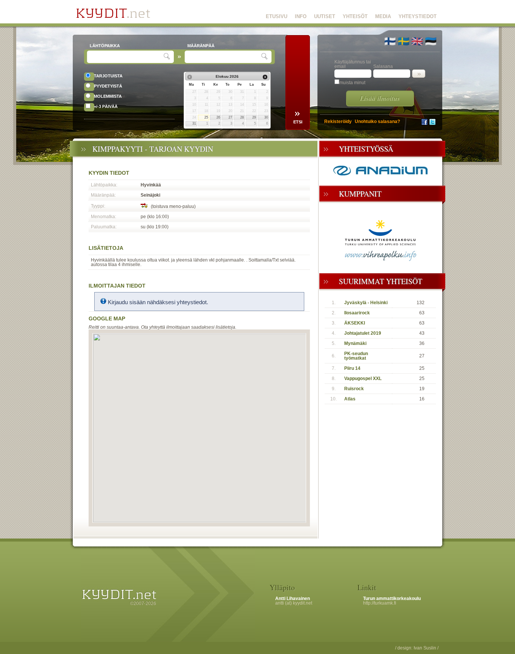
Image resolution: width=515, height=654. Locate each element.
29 (254, 117)
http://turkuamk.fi (379, 603)
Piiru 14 (352, 368)
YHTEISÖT (355, 16)
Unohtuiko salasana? (377, 121)
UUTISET (324, 16)
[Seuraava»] (265, 77)
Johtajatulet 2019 (362, 333)
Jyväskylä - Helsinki (366, 302)
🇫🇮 (390, 41)
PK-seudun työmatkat (356, 356)
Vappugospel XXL (363, 378)
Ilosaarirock (357, 312)
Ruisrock (354, 388)
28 (242, 117)
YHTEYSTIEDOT (418, 16)
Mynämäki (355, 343)
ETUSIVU (276, 16)
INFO (301, 16)
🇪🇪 (431, 41)
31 (194, 123)
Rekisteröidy (338, 121)
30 (266, 117)
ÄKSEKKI (354, 323)
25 (206, 117)
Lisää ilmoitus (380, 98)
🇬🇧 (417, 41)
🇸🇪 (403, 41)
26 (218, 117)
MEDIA (383, 16)
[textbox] (126, 57)
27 (230, 117)
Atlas (350, 399)
